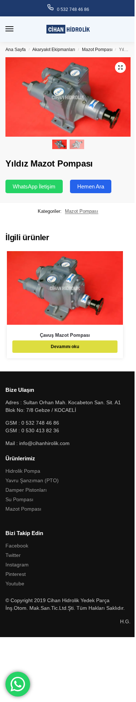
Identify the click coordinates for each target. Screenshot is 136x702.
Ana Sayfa (15, 49)
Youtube (14, 583)
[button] (120, 67)
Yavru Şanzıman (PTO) (32, 480)
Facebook (16, 546)
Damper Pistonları (26, 490)
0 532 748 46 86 (73, 9)
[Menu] (16, 29)
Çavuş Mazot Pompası (65, 335)
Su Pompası (19, 499)
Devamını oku (65, 346)
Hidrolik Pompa (22, 471)
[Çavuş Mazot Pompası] (65, 288)
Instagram (17, 565)
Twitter (13, 555)
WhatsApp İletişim (34, 186)
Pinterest (15, 574)
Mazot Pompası (97, 49)
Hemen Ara (90, 186)
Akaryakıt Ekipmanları (53, 49)
